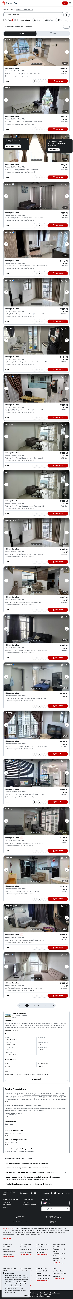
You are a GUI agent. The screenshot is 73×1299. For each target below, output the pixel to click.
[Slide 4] (36, 63)
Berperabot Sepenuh (11, 1151)
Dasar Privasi (44, 1293)
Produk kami (7, 1204)
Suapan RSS (57, 1276)
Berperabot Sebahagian (26, 1151)
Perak (11, 1124)
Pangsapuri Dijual (25, 1249)
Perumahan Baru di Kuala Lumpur (59, 1255)
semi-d (50, 1095)
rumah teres (27, 1095)
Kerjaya (5, 1207)
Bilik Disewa (40, 1252)
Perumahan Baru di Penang (59, 1259)
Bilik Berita (26, 1202)
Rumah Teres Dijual (26, 1252)
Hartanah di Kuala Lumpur (42, 1272)
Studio (7, 1142)
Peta (54, 34)
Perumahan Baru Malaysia (59, 1245)
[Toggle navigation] (70, 3)
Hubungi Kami (28, 1199)
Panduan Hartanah (9, 1251)
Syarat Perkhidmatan (32, 1293)
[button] (12, 1030)
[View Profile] (9, 40)
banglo (55, 1095)
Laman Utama (8, 10)
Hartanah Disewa (42, 1244)
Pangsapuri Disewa (42, 1249)
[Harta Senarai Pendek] (66, 40)
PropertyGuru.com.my (10, 1228)
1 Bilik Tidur (14, 1142)
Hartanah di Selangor (43, 1275)
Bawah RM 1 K (20, 1133)
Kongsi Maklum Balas (29, 1204)
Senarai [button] (21, 34)
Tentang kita (7, 1202)
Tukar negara (46, 1199)
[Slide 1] (31, 63)
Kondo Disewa (40, 1247)
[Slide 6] (39, 63)
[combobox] (34, 15)
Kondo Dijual (24, 1247)
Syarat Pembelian (55, 1293)
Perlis (6, 1124)
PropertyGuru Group (10, 1199)
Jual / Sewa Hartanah (59, 1273)
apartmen (44, 1095)
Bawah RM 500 (9, 1133)
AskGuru (6, 1249)
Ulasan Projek (7, 1254)
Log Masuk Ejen (58, 1271)
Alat (54, 1268)
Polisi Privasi (22, 1282)
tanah (62, 1095)
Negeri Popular (41, 1268)
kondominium (36, 1095)
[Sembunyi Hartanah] (62, 40)
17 (46, 1005)
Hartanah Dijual (25, 1244)
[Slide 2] (33, 63)
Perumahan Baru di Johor (59, 1250)
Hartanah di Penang (42, 1278)
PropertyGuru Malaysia (8, 1245)
